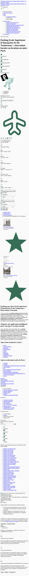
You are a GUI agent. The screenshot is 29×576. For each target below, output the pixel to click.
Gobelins (5, 364)
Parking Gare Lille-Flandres (9, 460)
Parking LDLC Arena (8, 474)
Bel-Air (5, 350)
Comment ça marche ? (11, 16)
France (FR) (15, 22)
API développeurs (7, 403)
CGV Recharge (13, 405)
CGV (8, 405)
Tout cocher (5, 527)
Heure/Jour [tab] (6, 91)
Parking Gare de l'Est (8, 454)
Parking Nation (6, 484)
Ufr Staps (5, 363)
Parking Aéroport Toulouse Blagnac (11, 468)
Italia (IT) (14, 23)
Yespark (5, 415)
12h (6, 208)
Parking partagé (6, 392)
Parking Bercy (6, 481)
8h (4, 208)
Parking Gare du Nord (8, 452)
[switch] (1, 143)
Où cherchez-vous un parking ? (7, 97)
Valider (6, 572)
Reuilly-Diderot (6, 349)
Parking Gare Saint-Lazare (9, 455)
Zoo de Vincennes (7, 346)
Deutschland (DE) (19, 25)
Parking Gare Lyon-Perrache (9, 463)
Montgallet (5, 353)
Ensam (4, 376)
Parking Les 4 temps (7, 483)
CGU (4, 405)
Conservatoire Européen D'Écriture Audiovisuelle (14, 365)
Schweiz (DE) (17, 31)
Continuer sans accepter (6, 499)
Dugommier (6, 354)
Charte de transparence (8, 409)
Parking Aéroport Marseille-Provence (11, 466)
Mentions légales (7, 406)
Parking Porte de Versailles (9, 486)
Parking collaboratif (7, 391)
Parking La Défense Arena (9, 482)
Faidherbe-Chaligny (7, 355)
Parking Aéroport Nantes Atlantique (11, 470)
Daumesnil (5, 348)
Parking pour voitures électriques (10, 395)
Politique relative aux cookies (11, 521)
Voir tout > (3, 378)
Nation (4, 345)
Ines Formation (6, 367)
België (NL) (15, 29)
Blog (4, 14)
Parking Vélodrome (7, 478)
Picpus (4, 351)
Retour (2, 572)
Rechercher (5, 209)
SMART (5, 393)
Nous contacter (6, 402)
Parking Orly (6, 465)
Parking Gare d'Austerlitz (9, 456)
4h (1, 208)
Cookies (12, 407)
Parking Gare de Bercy (8, 451)
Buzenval (5, 357)
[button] (14, 150)
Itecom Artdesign (7, 370)
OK (15, 424)
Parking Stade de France (8, 479)
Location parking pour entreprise (10, 390)
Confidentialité (6, 407)
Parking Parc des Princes (8, 473)
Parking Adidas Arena (8, 472)
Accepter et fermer (11, 523)
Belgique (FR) (17, 27)
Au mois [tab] (5, 93)
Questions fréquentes (8, 401)
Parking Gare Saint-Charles (9, 464)
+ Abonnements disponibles (8, 263)
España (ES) (16, 26)
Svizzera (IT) (16, 32)
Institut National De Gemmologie (10, 372)
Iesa (4, 368)
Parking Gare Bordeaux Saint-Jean (11, 461)
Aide (4, 15)
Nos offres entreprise (8, 12)
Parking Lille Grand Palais (9, 487)
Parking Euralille (7, 488)
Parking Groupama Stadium (9, 477)
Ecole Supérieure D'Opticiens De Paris (12, 369)
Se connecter (6, 34)
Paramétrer (3, 523)
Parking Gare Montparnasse (9, 448)
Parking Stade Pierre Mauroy (9, 475)
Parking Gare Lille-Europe (9, 459)
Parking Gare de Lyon (8, 450)
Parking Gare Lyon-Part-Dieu (10, 457)
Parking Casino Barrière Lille (9, 490)
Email (2, 422)
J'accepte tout (12, 572)
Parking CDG (6, 469)
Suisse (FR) (15, 30)
